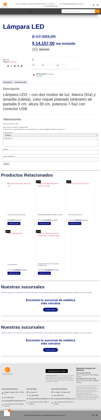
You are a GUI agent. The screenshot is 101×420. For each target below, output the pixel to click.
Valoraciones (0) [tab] (20, 82)
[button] (30, 10)
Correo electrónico (9, 156)
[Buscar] (97, 11)
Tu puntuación (8, 132)
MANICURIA (13, 62)
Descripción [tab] (8, 82)
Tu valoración (7, 138)
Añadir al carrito (44, 49)
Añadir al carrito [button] (14, 223)
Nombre (6, 149)
